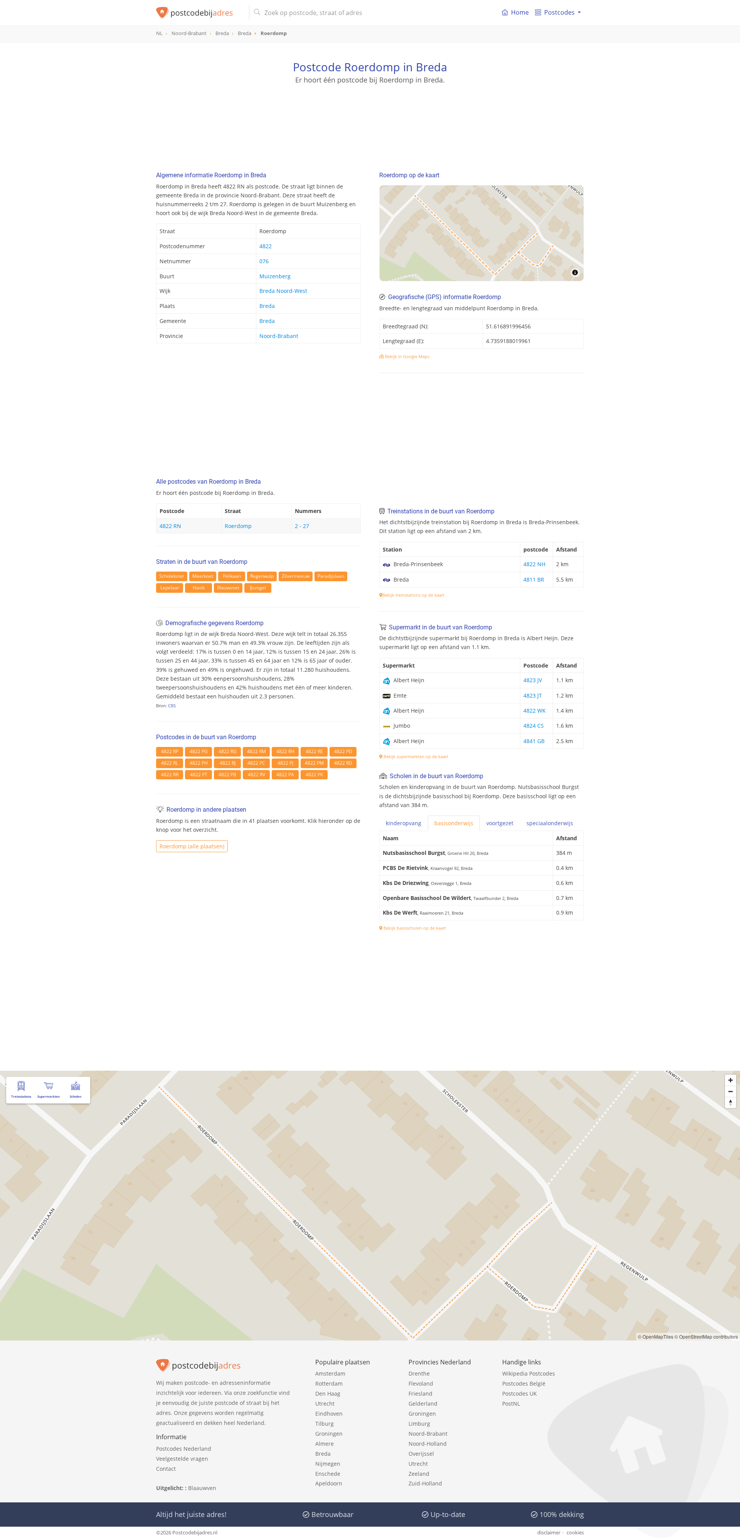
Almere (324, 1443)
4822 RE (314, 751)
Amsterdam (330, 1373)
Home (520, 12)
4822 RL (169, 763)
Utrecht (325, 1403)
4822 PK (314, 774)
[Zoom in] (730, 1080)
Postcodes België (523, 1383)
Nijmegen (327, 1463)
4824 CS (533, 725)
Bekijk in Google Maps (406, 356)
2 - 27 (302, 526)
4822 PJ (285, 763)
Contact (166, 1468)
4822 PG (199, 751)
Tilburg (324, 1423)
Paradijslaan (331, 576)
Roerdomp (238, 526)
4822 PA (285, 774)
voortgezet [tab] (499, 823)
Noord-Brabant (278, 336)
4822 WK (534, 710)
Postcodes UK (519, 1393)
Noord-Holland (428, 1443)
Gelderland (423, 1403)
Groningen (329, 1433)
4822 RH (285, 751)
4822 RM (256, 751)
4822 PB (227, 774)
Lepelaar (169, 587)
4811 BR (533, 579)
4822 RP (169, 751)
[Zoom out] (730, 1091)
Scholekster (171, 576)
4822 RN (170, 526)
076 (264, 261)
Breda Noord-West (283, 290)
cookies (575, 1532)
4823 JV (532, 680)
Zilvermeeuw (295, 576)
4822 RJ (227, 763)
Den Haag (327, 1393)
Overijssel (421, 1453)
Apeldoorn (328, 1483)
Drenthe (419, 1373)
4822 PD (343, 751)
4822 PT (198, 774)
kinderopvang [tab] (403, 823)
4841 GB (534, 741)
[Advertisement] (370, 119)
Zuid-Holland (425, 1483)
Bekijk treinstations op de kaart (413, 595)
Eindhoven (329, 1413)
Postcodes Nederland (183, 1448)
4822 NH (534, 564)
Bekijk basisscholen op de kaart (414, 928)
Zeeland (419, 1473)
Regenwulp (262, 576)
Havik (199, 587)
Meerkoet (202, 576)
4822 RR (169, 774)
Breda (267, 305)
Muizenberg (275, 276)
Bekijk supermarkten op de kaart (415, 756)
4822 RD (343, 763)
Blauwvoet (228, 587)
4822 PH (199, 763)
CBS (172, 705)
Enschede (327, 1473)
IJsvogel (258, 587)
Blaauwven (202, 1488)
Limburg (419, 1423)
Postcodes (559, 12)
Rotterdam (329, 1383)
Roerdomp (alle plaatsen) (192, 846)
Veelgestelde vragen (182, 1458)
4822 (265, 246)
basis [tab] (453, 823)
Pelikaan (232, 576)
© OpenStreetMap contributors (706, 1336)
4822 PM (314, 763)
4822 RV (256, 774)
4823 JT (532, 695)
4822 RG (228, 751)
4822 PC (256, 763)
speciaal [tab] (549, 823)
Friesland (420, 1393)
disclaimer (548, 1532)
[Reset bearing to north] (730, 1102)
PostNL (511, 1403)
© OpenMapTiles (655, 1336)
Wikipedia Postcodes (528, 1373)
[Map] (482, 233)
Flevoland (421, 1383)
